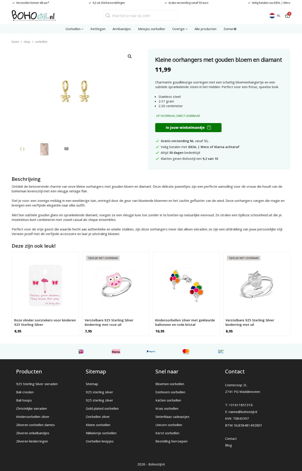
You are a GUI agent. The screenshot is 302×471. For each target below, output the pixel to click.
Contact (231, 438)
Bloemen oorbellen (169, 384)
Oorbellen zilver (98, 416)
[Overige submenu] (186, 29)
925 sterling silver (99, 392)
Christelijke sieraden (31, 408)
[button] (130, 56)
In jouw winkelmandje (185, 127)
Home (15, 42)
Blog (228, 445)
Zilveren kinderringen (32, 441)
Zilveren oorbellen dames (35, 425)
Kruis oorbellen (166, 408)
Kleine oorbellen (98, 425)
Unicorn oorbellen (168, 425)
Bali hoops (24, 400)
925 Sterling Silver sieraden (37, 384)
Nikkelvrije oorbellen (101, 433)
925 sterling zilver (99, 400)
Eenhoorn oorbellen (170, 392)
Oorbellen (41, 42)
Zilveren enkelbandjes (32, 433)
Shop (27, 42)
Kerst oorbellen (167, 433)
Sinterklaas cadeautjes (172, 416)
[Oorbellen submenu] (82, 29)
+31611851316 (241, 405)
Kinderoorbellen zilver (33, 416)
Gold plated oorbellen (102, 408)
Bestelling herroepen (171, 441)
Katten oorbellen (168, 400)
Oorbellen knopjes (100, 441)
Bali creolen (25, 392)
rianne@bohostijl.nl (243, 411)
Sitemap (92, 384)
